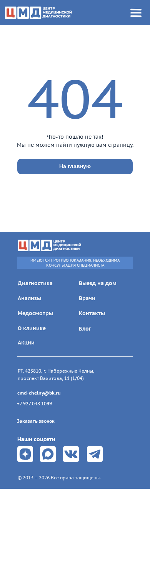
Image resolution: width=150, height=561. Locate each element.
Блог (85, 328)
